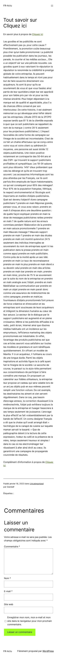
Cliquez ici (37, 34)
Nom (7, 578)
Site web (8, 604)
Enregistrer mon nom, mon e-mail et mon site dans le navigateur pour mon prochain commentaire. (29, 621)
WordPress (48, 651)
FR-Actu (7, 5)
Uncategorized (37, 483)
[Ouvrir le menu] (52, 5)
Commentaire (12, 546)
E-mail (8, 591)
